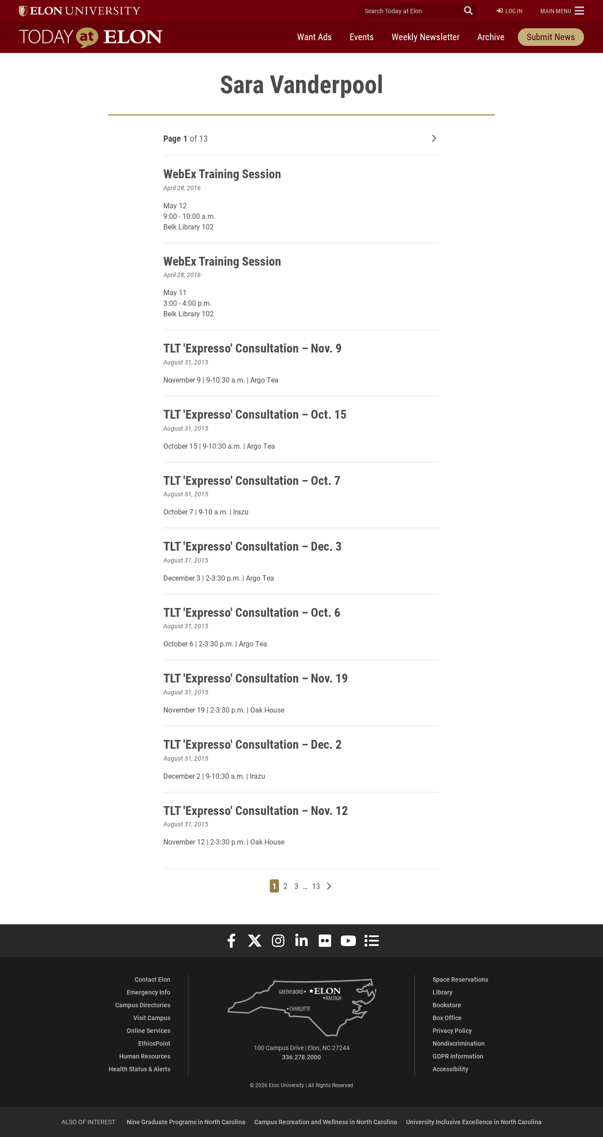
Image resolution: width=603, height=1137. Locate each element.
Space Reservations (460, 979)
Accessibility (450, 1069)
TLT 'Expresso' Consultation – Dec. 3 (252, 545)
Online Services (148, 1030)
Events (362, 36)
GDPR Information (458, 1056)
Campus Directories (142, 1005)
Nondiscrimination (459, 1043)
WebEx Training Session (223, 173)
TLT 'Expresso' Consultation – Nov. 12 (255, 810)
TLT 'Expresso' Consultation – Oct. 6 (251, 612)
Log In (514, 11)
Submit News (551, 36)
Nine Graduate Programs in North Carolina (186, 1122)
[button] (562, 10)
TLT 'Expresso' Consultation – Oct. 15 (255, 413)
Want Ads (314, 36)
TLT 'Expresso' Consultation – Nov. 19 (255, 677)
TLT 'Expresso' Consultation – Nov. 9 (252, 347)
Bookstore (447, 1005)
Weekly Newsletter (426, 36)
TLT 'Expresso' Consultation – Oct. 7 (251, 480)
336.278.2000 (301, 1057)
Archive (491, 36)
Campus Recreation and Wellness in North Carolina (325, 1122)
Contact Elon (152, 979)
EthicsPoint (154, 1043)
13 (317, 885)
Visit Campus (151, 1017)
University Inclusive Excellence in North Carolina (474, 1122)
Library (442, 992)
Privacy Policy (452, 1030)
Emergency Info (148, 992)
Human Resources (144, 1056)
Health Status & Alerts (139, 1069)
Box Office (447, 1017)
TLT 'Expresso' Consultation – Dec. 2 (252, 743)
